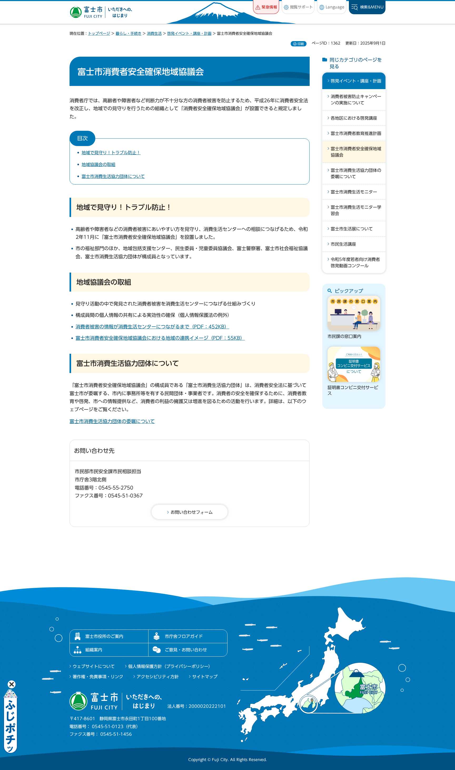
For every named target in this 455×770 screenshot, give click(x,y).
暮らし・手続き (128, 33)
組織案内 (93, 650)
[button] (266, 7)
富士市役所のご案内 (104, 636)
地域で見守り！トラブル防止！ (111, 153)
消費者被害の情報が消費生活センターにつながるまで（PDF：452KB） (152, 326)
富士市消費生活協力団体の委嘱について (112, 421)
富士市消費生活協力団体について (113, 176)
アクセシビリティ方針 (158, 677)
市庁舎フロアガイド (184, 636)
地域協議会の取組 (98, 164)
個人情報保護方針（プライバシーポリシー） (170, 666)
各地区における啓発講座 (354, 118)
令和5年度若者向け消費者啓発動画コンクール (355, 262)
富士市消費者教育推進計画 (356, 133)
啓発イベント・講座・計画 (189, 33)
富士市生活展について (352, 229)
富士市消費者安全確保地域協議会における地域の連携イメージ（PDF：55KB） (160, 338)
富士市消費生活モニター (354, 192)
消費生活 (154, 33)
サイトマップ (204, 677)
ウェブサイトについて (94, 666)
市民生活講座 (343, 244)
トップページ (99, 33)
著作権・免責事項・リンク (98, 677)
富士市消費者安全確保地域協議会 (356, 152)
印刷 (301, 43)
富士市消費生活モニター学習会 (356, 210)
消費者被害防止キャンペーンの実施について (356, 99)
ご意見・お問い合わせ (186, 650)
